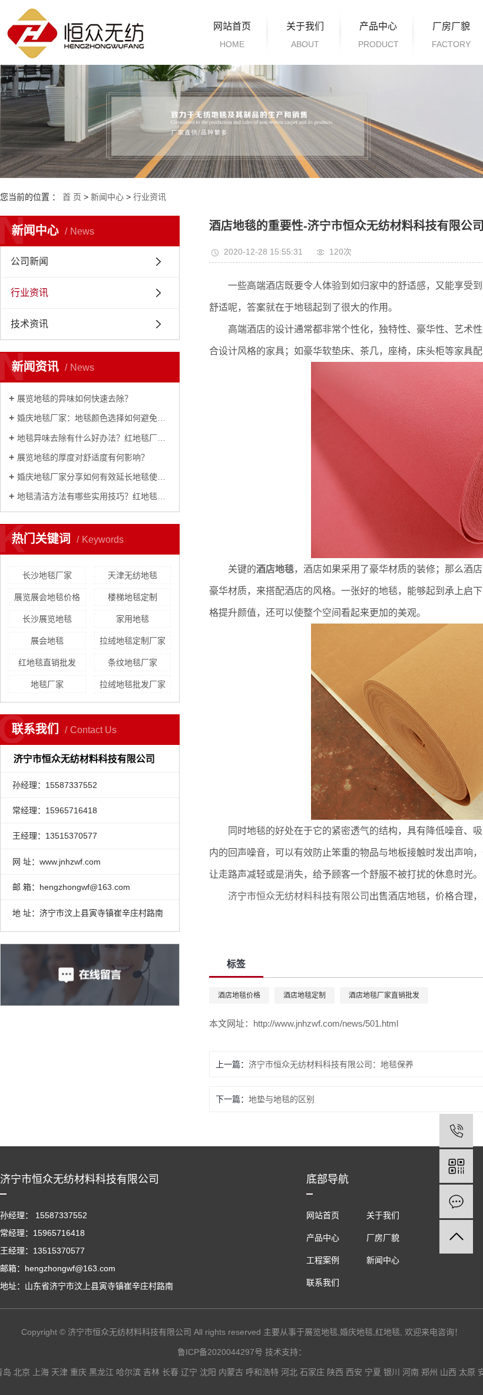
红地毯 (387, 1332)
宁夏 (373, 1372)
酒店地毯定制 (304, 995)
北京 (22, 1372)
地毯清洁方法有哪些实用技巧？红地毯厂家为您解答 (94, 496)
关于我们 (305, 35)
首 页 (71, 197)
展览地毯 (321, 1332)
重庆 (78, 1372)
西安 (354, 1372)
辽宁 (189, 1372)
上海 (40, 1372)
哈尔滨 (128, 1372)
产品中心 (378, 35)
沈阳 (208, 1372)
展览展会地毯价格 (47, 597)
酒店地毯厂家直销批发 (384, 995)
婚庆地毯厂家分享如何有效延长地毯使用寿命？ (94, 477)
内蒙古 (231, 1372)
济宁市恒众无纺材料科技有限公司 (298, 896)
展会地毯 (47, 640)
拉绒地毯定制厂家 (133, 640)
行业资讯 (149, 197)
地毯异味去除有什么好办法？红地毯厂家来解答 (94, 438)
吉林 (151, 1372)
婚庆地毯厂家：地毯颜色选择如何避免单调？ (94, 418)
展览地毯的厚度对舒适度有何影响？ (83, 457)
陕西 (335, 1372)
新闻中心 (107, 197)
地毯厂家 (47, 684)
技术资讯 (29, 324)
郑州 (429, 1372)
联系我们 (322, 1282)
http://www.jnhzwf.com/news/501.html (325, 1023)
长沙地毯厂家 (47, 575)
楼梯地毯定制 (132, 597)
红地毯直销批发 (47, 662)
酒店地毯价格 (239, 995)
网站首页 (232, 35)
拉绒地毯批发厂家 (133, 684)
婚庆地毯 (356, 1332)
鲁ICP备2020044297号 (220, 1352)
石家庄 (312, 1372)
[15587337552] (456, 1130)
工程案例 (322, 1260)
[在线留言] (456, 1201)
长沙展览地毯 (47, 619)
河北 (289, 1372)
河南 (410, 1372)
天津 (59, 1372)
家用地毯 (132, 619)
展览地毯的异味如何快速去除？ (75, 398)
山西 (448, 1372)
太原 (467, 1372)
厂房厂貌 (382, 1237)
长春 (170, 1372)
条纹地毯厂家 (132, 662)
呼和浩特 (262, 1372)
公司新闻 (29, 261)
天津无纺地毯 (132, 575)
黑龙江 (101, 1372)
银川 (391, 1372)
